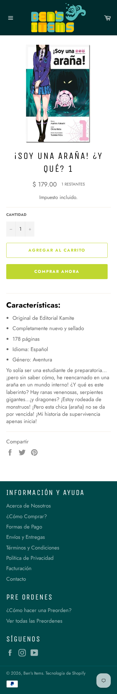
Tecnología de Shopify (65, 673)
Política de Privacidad (30, 558)
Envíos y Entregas (25, 537)
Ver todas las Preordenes (34, 621)
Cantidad (16, 214)
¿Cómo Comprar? (26, 516)
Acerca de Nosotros (28, 505)
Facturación (19, 568)
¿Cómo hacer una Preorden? (38, 610)
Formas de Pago (24, 526)
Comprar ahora (56, 271)
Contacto (16, 579)
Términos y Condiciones (32, 547)
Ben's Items (33, 673)
